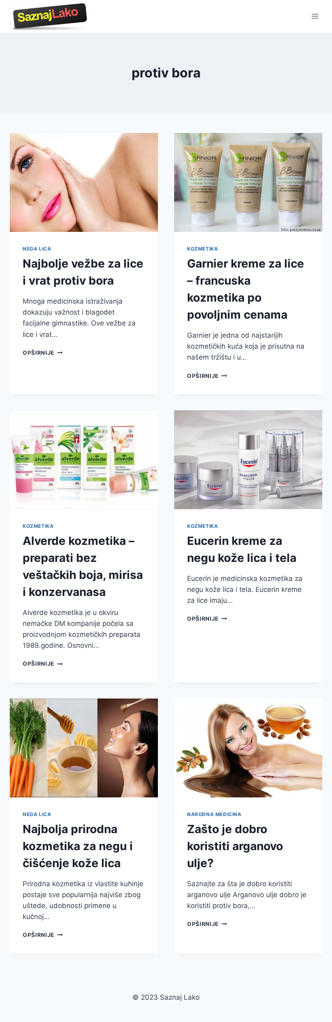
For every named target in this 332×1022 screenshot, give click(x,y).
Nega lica (37, 249)
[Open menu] (314, 16)
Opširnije (43, 352)
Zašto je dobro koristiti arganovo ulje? (235, 846)
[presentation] (84, 182)
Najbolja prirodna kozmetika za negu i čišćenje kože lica (78, 846)
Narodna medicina (214, 814)
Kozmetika (202, 249)
